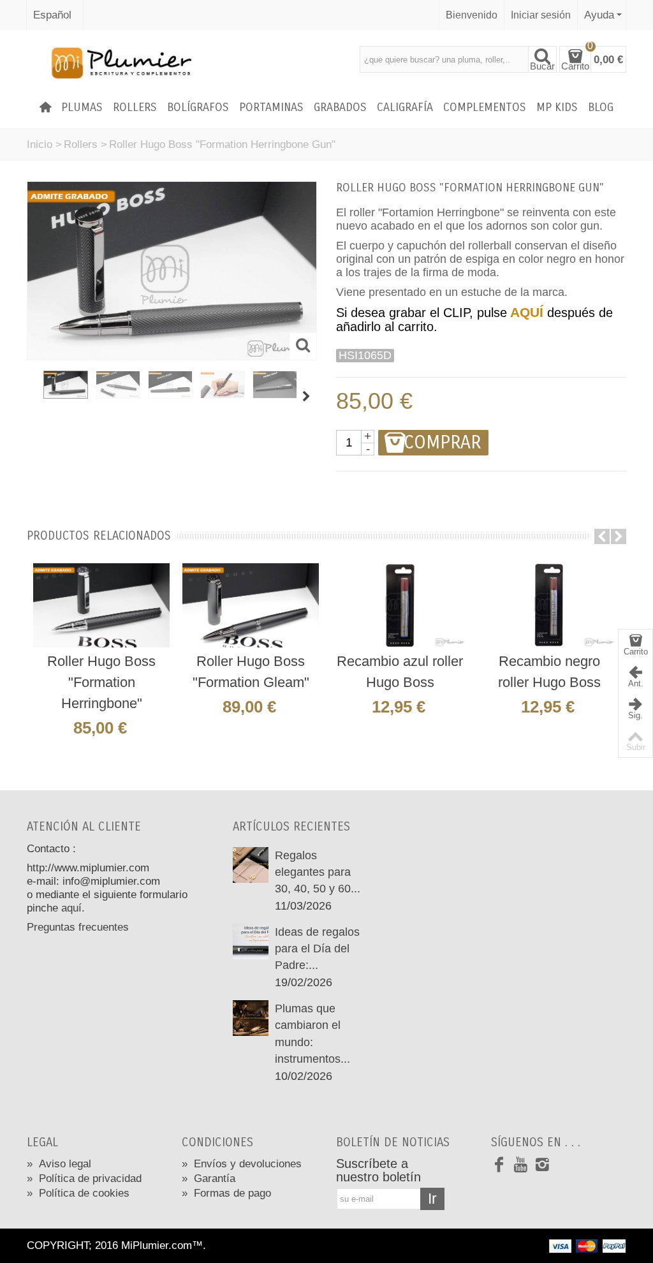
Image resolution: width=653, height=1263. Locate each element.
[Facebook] (499, 1165)
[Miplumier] (120, 62)
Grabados (340, 107)
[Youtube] (521, 1165)
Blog (600, 107)
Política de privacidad (84, 1178)
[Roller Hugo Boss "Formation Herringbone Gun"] (65, 385)
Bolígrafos (198, 107)
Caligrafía (405, 107)
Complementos (484, 107)
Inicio (39, 144)
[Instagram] (542, 1165)
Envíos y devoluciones (242, 1163)
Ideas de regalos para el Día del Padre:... (317, 948)
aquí (71, 908)
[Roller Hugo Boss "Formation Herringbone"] (101, 605)
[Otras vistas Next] (307, 397)
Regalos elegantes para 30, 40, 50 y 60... (317, 872)
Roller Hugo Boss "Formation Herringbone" (101, 682)
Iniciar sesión (541, 14)
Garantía (208, 1178)
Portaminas (271, 107)
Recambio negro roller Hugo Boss (549, 671)
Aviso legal (59, 1163)
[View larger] (303, 346)
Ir (432, 1198)
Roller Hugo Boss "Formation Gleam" (251, 671)
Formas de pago (226, 1192)
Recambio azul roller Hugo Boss (400, 671)
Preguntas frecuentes (78, 927)
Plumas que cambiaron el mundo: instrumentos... (312, 1033)
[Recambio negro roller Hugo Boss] (549, 605)
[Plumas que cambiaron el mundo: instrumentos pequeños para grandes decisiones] (250, 1017)
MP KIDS (557, 107)
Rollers (135, 107)
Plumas (82, 107)
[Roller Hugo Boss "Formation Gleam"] (250, 605)
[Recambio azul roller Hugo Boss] (400, 605)
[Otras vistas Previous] (33, 397)
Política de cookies (78, 1192)
